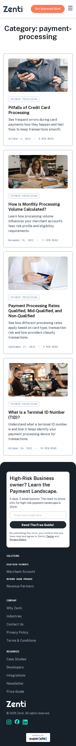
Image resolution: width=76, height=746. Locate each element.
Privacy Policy (18, 539)
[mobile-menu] (70, 8)
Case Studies (16, 659)
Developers (15, 667)
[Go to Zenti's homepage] (13, 9)
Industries (14, 616)
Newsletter (15, 683)
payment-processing (24, 99)
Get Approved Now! (47, 8)
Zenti (20, 713)
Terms (50, 536)
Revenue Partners (20, 586)
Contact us (15, 624)
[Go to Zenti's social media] (8, 722)
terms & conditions (21, 640)
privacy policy (17, 632)
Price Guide (15, 692)
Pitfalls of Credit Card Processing (29, 110)
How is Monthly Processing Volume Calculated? (34, 207)
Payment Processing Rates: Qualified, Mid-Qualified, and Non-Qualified (35, 310)
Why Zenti (14, 608)
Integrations (15, 675)
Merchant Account (20, 572)
